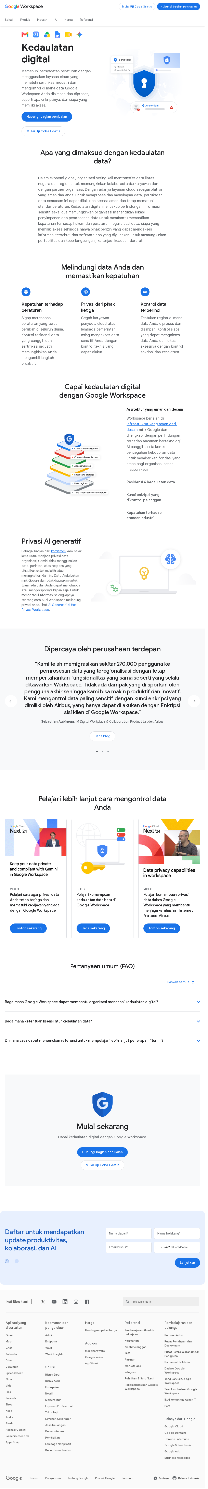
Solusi (9, 20)
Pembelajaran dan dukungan (178, 1325)
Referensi (86, 20)
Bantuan (127, 1478)
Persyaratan (53, 1478)
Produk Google (105, 1478)
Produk (25, 20)
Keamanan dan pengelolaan (56, 1325)
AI (56, 20)
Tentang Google (78, 1478)
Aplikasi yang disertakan (16, 1325)
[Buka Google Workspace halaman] (24, 6)
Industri (42, 20)
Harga (69, 20)
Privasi (34, 1478)
